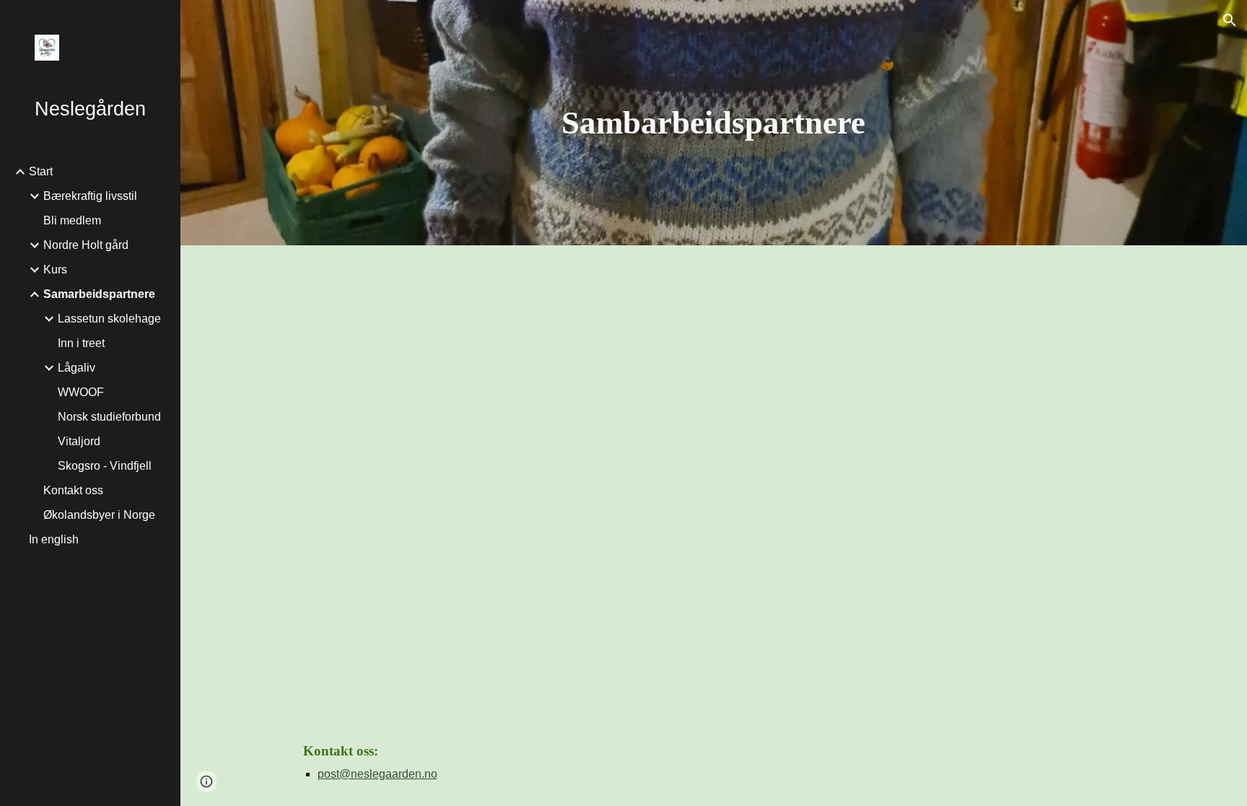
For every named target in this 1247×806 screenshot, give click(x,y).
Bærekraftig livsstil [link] (90, 196)
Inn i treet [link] (81, 343)
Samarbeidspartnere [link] (99, 294)
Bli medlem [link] (72, 220)
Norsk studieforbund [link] (109, 417)
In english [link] (54, 539)
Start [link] (41, 171)
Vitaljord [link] (79, 441)
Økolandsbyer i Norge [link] (99, 515)
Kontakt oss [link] (73, 490)
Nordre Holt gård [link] (85, 245)
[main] (713, 123)
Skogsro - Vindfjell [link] (105, 466)
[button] (1229, 20)
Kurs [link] (55, 269)
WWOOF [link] (81, 392)
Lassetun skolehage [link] (109, 318)
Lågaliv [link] (76, 368)
